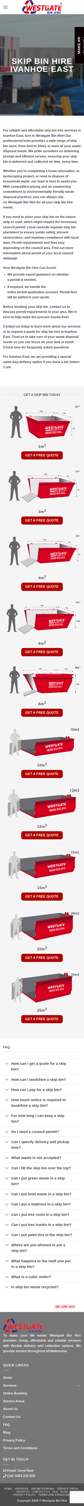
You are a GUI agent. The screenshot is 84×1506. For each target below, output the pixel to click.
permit (20, 227)
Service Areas (13, 1401)
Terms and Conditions (20, 1448)
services (74, 326)
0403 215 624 (24, 1476)
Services (10, 1385)
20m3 (42, 146)
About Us (10, 1409)
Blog (6, 1432)
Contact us (11, 326)
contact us (58, 306)
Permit (65, 292)
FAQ (6, 1424)
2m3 (29, 146)
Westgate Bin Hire (50, 135)
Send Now (25, 1470)
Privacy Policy (14, 1440)
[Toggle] (7, 1064)
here (17, 347)
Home (7, 1377)
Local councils (38, 227)
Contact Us (11, 1417)
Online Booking (15, 1393)
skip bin (60, 202)
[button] (5, 7)
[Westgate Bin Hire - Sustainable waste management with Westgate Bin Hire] (42, 7)
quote (30, 331)
